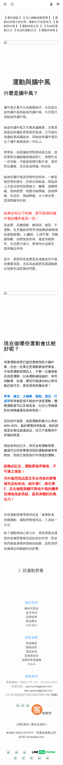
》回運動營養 (31, 571)
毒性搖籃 (13, 17)
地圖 (54, 694)
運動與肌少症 (31, 26)
